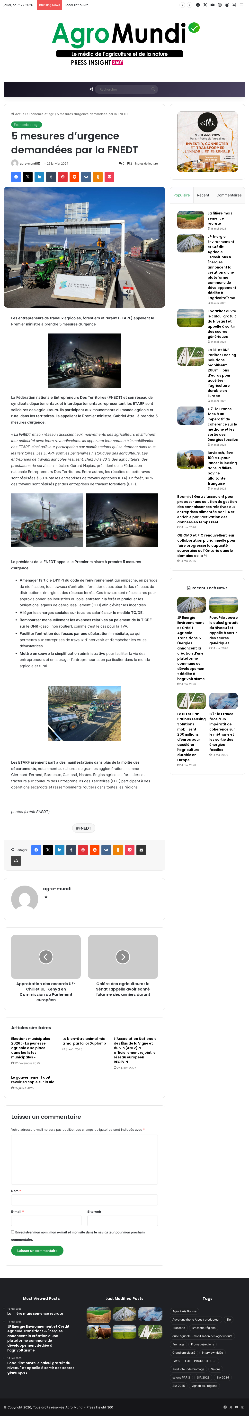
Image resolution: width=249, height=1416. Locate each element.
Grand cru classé (183, 1352)
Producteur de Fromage (188, 1369)
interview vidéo (212, 1352)
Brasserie (178, 1328)
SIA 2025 (178, 1386)
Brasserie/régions (203, 1328)
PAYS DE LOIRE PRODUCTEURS (194, 1361)
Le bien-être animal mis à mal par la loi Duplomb (84, 1041)
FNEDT (85, 828)
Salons (215, 1369)
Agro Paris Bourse (184, 1311)
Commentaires (229, 195)
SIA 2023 (203, 1377)
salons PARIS (181, 1377)
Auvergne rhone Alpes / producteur (196, 1319)
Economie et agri (41, 114)
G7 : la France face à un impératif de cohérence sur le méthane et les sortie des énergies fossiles (223, 424)
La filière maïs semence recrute (220, 218)
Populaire (181, 195)
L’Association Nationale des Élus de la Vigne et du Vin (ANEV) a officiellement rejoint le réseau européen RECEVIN (135, 1050)
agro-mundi (28, 163)
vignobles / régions (204, 1386)
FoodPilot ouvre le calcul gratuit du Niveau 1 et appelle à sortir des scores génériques (130, 5)
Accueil (20, 114)
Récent (203, 195)
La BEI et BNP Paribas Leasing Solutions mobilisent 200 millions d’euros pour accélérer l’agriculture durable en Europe (222, 372)
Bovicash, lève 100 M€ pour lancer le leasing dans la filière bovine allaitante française (222, 468)
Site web (94, 1211)
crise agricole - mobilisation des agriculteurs (202, 1336)
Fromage (178, 1344)
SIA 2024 (222, 1377)
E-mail (17, 1211)
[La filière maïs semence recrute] (190, 220)
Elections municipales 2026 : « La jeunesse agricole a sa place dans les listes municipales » (30, 1048)
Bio (228, 1319)
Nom (16, 1191)
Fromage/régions (202, 1344)
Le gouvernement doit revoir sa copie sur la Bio (32, 1079)
